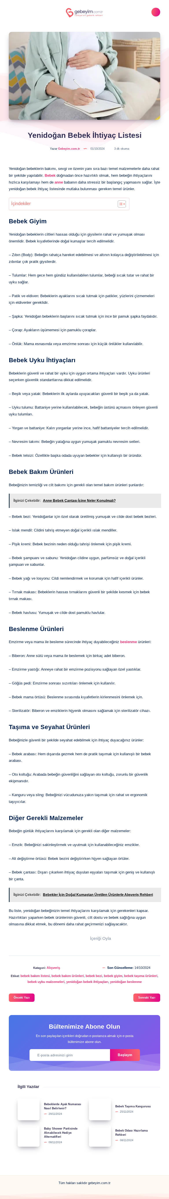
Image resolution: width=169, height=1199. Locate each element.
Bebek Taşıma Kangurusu (133, 1106)
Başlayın (125, 1055)
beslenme (128, 642)
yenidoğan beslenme (126, 982)
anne (59, 182)
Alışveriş (53, 968)
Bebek (50, 175)
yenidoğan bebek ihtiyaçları (87, 982)
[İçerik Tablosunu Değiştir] (119, 204)
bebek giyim (113, 976)
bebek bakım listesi (35, 976)
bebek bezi (94, 976)
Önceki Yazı (22, 997)
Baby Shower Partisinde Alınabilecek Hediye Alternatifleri (60, 1133)
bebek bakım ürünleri (67, 976)
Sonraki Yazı (146, 997)
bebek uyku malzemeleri (46, 982)
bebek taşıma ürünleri (140, 976)
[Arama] (155, 12)
